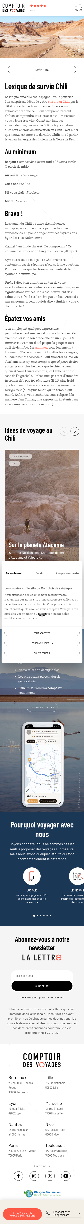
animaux (41, 347)
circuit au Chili (59, 101)
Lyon (13, 1103)
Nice (49, 1124)
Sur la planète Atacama (36, 550)
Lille (49, 1077)
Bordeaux (17, 1077)
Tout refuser (42, 653)
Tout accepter (42, 632)
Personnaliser (40, 642)
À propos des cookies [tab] (67, 573)
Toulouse (53, 1145)
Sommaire (42, 69)
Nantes (15, 1124)
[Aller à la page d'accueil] (14, 8)
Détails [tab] (40, 573)
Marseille (53, 1103)
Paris (13, 1145)
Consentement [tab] (14, 573)
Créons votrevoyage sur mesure (22, 1214)
